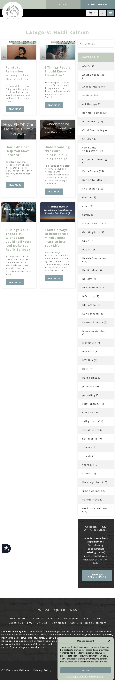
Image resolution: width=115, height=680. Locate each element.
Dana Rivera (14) (93, 171)
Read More (15, 109)
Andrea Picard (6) (93, 86)
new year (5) (90, 351)
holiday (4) (89, 278)
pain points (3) (92, 377)
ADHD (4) (88, 66)
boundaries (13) (92, 121)
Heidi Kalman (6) (93, 270)
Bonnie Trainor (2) (94, 112)
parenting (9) (91, 395)
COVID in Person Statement (88, 622)
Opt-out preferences (77, 676)
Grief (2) (87, 240)
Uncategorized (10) (94, 482)
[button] (109, 640)
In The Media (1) (93, 287)
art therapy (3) (92, 104)
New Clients (18, 618)
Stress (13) (89, 447)
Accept (85, 670)
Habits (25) (89, 249)
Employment (72, 618)
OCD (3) (87, 369)
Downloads (59, 622)
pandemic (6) (90, 386)
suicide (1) (89, 456)
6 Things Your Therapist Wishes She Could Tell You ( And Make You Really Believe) (18, 239)
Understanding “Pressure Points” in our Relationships (57, 153)
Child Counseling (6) (95, 130)
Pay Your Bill (92, 618)
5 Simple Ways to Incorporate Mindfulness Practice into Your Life (57, 238)
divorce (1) (89, 197)
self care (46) (91, 412)
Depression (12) (92, 188)
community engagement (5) (92, 149)
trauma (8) (89, 473)
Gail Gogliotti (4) (93, 232)
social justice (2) (93, 430)
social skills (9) (92, 438)
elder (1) (87, 206)
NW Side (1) (89, 360)
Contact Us (16, 622)
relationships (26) (94, 403)
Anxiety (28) (90, 95)
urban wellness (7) (94, 490)
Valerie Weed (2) (93, 499)
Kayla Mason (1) (92, 313)
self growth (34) (92, 421)
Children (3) (90, 138)
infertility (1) (90, 296)
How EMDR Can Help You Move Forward (18, 151)
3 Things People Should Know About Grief (58, 71)
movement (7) (91, 342)
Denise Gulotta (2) (94, 179)
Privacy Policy (96, 676)
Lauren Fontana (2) (94, 322)
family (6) (88, 214)
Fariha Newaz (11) (94, 223)
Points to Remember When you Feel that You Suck (18, 73)
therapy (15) (90, 464)
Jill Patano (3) (91, 304)
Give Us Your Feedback (45, 618)
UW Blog (42, 622)
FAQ (29, 622)
